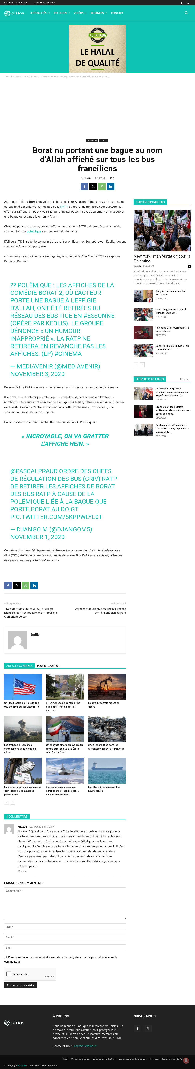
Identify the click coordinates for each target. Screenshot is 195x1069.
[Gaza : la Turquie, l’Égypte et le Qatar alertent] (143, 350)
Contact (117, 13)
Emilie (88, 177)
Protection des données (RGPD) (166, 1058)
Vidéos (79, 13)
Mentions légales (80, 1058)
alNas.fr (22, 1065)
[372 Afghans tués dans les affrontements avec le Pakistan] (107, 729)
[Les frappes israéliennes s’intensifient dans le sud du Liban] (23, 729)
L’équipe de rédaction (104, 1058)
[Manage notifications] (186, 1061)
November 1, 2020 (37, 537)
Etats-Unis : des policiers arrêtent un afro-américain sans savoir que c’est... (173, 410)
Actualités (38, 13)
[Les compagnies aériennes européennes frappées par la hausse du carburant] (65, 771)
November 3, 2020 (37, 373)
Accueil (8, 76)
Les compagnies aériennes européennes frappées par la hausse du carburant (62, 791)
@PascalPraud (34, 471)
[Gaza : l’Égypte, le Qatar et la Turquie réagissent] (143, 314)
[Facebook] (182, 2)
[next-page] (12, 802)
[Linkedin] (110, 186)
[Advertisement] (97, 109)
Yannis (137, 266)
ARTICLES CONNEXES (19, 665)
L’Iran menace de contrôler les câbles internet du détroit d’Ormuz (63, 706)
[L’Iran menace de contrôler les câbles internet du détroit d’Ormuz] (65, 687)
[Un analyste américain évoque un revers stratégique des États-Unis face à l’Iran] (65, 729)
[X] (188, 2)
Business (97, 13)
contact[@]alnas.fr (86, 1046)
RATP (63, 206)
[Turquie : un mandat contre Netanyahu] (143, 296)
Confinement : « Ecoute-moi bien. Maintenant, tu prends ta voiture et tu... (172, 428)
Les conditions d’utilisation (132, 1058)
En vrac (33, 76)
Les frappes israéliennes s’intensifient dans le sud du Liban (20, 749)
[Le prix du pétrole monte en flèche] (107, 687)
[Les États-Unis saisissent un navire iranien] (107, 771)
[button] (186, 13)
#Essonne (99, 315)
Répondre (22, 871)
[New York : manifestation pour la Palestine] (162, 230)
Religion (60, 13)
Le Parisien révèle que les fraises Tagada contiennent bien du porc (100, 610)
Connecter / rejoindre (44, 2)
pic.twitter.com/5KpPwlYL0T (56, 516)
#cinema (68, 353)
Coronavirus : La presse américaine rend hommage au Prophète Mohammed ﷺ (172, 392)
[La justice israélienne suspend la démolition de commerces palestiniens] (23, 771)
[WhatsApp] (102, 186)
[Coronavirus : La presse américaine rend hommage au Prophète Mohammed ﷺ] (143, 393)
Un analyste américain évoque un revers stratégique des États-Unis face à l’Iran (64, 749)
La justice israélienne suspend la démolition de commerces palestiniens (22, 791)
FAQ (65, 1058)
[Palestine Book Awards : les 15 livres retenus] (143, 332)
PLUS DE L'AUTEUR (48, 665)
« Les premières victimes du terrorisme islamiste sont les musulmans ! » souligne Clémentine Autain (30, 612)
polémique (34, 231)
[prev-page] (6, 802)
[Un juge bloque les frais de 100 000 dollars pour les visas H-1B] (23, 687)
